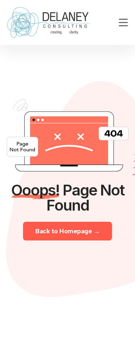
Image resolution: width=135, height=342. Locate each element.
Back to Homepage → (67, 231)
